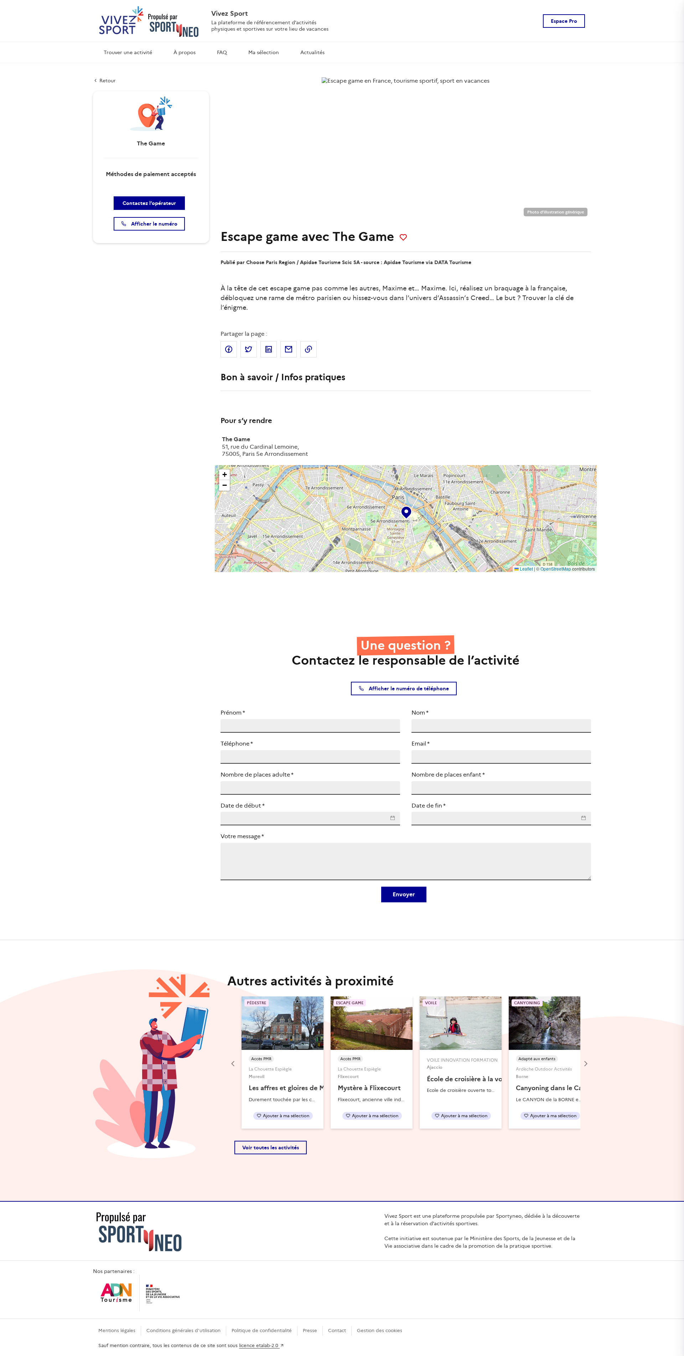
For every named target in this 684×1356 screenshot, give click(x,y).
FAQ (222, 52)
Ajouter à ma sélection (286, 1115)
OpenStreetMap (555, 569)
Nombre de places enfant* (448, 774)
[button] (405, 511)
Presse (310, 1330)
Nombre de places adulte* (257, 774)
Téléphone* (237, 743)
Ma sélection (263, 52)
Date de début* (243, 805)
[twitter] (248, 349)
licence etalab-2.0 (259, 1345)
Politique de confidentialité (262, 1330)
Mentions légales (116, 1330)
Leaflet (526, 569)
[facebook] (229, 349)
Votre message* (242, 836)
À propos (184, 52)
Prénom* (233, 712)
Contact (337, 1330)
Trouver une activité (128, 52)
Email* (420, 743)
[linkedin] (268, 349)
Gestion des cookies (379, 1330)
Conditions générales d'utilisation (183, 1330)
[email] (288, 349)
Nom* (420, 712)
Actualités (312, 52)
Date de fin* (428, 805)
